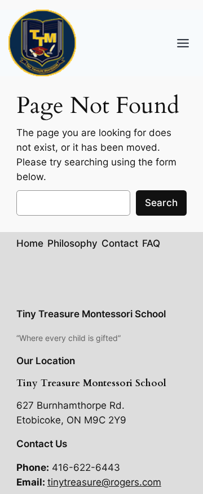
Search (161, 202)
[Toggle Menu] (183, 43)
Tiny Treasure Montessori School (91, 314)
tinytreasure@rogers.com (104, 482)
